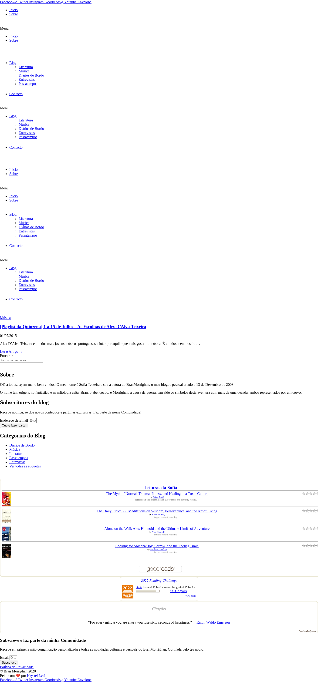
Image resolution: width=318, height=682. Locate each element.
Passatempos (28, 84)
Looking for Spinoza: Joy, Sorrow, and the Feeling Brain (157, 546)
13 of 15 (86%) (178, 591)
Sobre (13, 14)
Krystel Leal (36, 676)
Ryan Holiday (158, 514)
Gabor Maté (158, 497)
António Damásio (158, 549)
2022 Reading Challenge (159, 580)
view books (191, 595)
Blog (13, 63)
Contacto (16, 94)
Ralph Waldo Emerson (213, 622)
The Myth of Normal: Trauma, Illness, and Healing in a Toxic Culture (157, 494)
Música (24, 71)
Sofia (139, 587)
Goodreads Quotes (307, 631)
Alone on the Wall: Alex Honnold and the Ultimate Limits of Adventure (157, 529)
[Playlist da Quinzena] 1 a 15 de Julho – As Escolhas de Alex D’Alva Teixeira (73, 326)
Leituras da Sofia (160, 487)
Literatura (26, 67)
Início (13, 10)
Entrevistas (27, 79)
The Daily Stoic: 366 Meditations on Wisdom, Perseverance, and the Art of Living (157, 511)
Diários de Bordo (31, 75)
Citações (159, 609)
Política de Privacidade (17, 667)
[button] (159, 28)
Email (5, 657)
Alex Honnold (158, 532)
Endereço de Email (14, 420)
